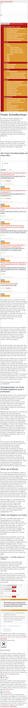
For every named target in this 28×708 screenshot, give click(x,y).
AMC (8, 61)
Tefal (8, 57)
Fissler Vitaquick (14, 47)
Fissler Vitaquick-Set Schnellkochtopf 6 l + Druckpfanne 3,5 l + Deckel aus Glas (13, 249)
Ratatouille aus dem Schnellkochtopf (13, 87)
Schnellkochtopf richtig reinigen (13, 606)
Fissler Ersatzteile (12, 71)
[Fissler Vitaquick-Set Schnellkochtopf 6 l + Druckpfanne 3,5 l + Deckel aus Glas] (14, 246)
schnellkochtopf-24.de (16, 24)
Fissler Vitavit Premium (16, 52)
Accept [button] (21, 637)
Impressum (7, 629)
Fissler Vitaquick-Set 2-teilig (8, 285)
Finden (14, 587)
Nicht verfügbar (5, 189)
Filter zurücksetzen (6, 587)
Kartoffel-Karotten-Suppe (14, 83)
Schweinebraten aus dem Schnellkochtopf (14, 94)
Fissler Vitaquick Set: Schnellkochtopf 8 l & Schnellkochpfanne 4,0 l (13, 177)
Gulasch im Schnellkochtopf (15, 81)
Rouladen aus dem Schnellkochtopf (12, 91)
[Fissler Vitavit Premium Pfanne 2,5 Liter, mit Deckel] (14, 210)
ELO (8, 44)
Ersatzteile (7, 69)
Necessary (5, 677)
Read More (4, 638)
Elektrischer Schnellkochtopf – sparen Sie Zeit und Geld (15, 39)
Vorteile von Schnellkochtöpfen (16, 28)
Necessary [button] (4, 676)
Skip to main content (7, 1)
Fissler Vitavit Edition (16, 49)
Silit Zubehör (10, 66)
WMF (8, 59)
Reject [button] (25, 637)
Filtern (14, 591)
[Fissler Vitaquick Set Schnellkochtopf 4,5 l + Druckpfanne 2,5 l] (14, 192)
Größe (2, 589)
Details (3, 187)
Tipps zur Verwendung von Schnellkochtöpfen (14, 36)
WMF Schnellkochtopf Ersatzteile (16, 78)
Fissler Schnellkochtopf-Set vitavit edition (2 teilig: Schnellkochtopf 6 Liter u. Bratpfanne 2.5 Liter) (13, 269)
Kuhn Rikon (10, 54)
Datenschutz (7, 630)
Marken (6, 42)
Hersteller (4, 585)
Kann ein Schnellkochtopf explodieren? (15, 604)
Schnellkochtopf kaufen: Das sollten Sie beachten (15, 110)
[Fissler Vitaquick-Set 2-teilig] (9, 283)
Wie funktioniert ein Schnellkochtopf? (12, 31)
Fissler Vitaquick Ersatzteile (18, 73)
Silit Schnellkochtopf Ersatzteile (16, 76)
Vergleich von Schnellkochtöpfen (16, 33)
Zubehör (6, 63)
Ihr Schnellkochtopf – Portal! (12, 27)
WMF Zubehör (11, 68)
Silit (8, 56)
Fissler (9, 45)
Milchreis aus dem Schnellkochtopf (17, 85)
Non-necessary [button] (5, 691)
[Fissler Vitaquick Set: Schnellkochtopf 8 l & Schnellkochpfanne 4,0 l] (14, 174)
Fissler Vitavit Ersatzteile (17, 75)
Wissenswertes (8, 97)
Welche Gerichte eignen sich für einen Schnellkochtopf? (16, 99)
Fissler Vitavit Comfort (16, 51)
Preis (2, 593)
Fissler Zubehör (11, 64)
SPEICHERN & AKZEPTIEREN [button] (9, 706)
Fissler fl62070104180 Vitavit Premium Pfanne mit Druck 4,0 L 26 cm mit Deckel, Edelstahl (14, 231)
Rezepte (6, 80)
